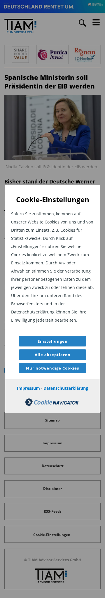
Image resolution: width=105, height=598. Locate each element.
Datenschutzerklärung (65, 388)
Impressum (28, 388)
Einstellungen (53, 341)
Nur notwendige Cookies (52, 368)
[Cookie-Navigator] (51, 404)
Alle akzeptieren (53, 354)
